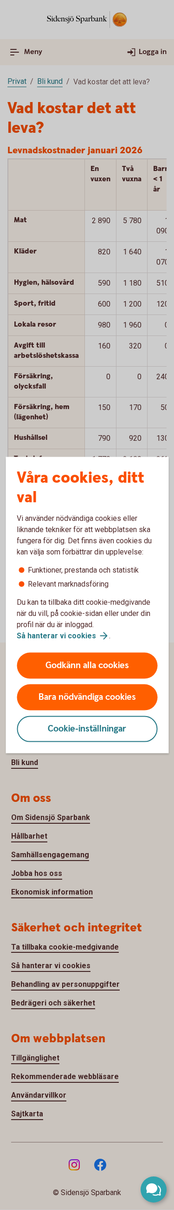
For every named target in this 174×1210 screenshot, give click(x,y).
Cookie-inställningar (87, 729)
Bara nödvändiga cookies (87, 697)
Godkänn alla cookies (87, 665)
